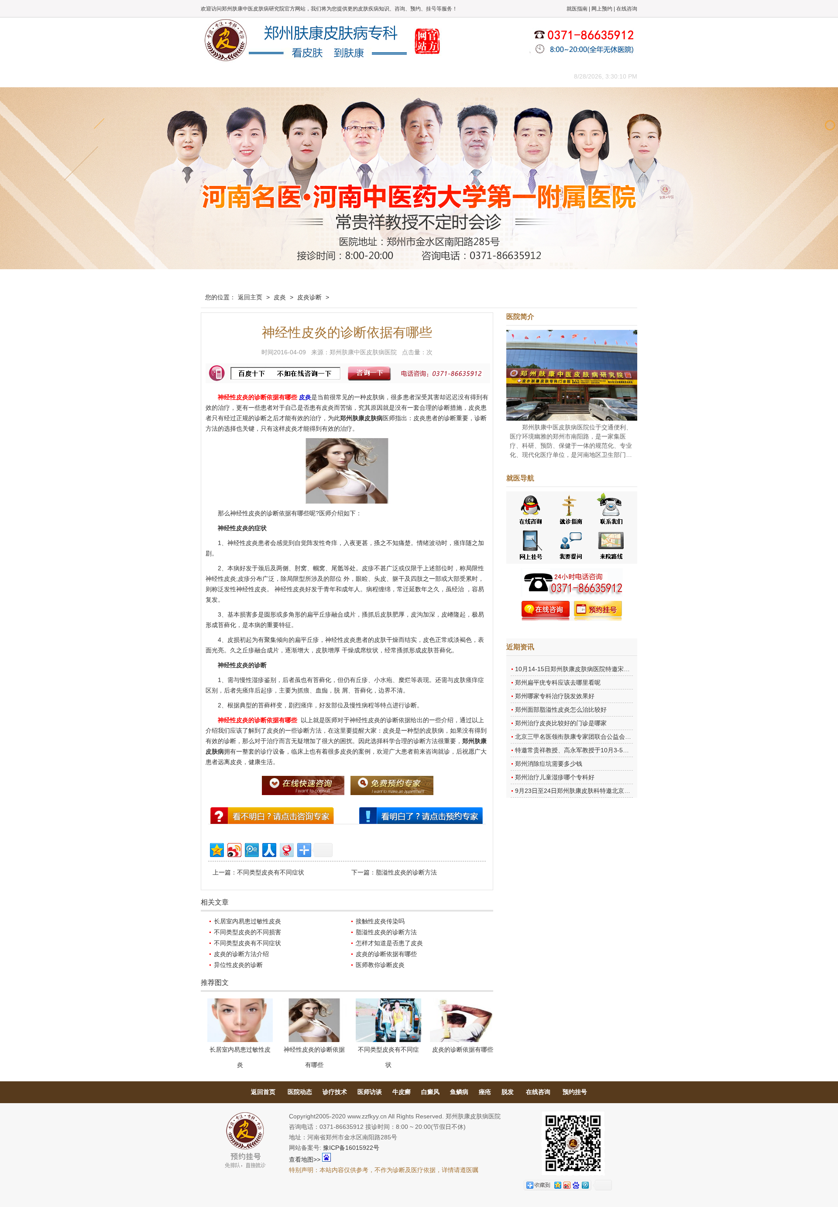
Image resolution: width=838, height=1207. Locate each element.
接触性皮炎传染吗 (380, 921)
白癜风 (430, 1091)
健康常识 (378, 76)
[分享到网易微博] (286, 849)
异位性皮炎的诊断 (238, 964)
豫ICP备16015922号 (351, 1147)
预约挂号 (575, 1091)
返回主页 (250, 297)
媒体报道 (338, 76)
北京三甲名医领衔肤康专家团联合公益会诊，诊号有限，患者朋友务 (606, 736)
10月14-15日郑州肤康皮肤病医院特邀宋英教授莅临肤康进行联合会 (606, 668)
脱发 (507, 1091)
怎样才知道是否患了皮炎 (389, 943)
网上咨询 (495, 76)
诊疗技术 (335, 1091)
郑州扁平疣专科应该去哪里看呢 (558, 682)
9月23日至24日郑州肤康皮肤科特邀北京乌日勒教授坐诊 (591, 790)
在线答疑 (417, 76)
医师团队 (299, 76)
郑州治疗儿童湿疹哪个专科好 (554, 777)
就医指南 (577, 9)
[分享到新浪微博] (234, 849)
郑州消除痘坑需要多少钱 (548, 763)
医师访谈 (369, 1091)
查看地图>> (304, 1159)
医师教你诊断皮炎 (380, 964)
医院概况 (260, 76)
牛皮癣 (401, 1091)
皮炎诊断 (309, 297)
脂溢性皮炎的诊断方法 (406, 872)
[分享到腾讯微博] (251, 849)
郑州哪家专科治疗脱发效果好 (554, 696)
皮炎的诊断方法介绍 (241, 953)
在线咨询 (626, 9)
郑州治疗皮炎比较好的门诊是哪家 (561, 723)
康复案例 (456, 76)
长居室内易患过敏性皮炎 (247, 921)
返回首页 (263, 1091)
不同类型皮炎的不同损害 (247, 932)
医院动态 (300, 1091)
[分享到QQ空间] (216, 849)
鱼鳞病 (459, 1091)
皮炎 (280, 297)
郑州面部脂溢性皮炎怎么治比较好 (561, 709)
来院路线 (535, 76)
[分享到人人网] (269, 849)
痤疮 (485, 1091)
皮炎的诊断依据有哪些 (386, 953)
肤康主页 (220, 76)
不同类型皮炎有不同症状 (270, 872)
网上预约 (601, 9)
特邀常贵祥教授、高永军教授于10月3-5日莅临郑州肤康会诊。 (599, 750)
